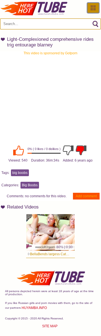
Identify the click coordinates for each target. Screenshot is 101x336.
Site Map (50, 326)
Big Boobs (30, 185)
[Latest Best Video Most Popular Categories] (93, 8)
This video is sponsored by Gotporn (50, 53)
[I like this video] (18, 150)
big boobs (19, 173)
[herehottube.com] (33, 8)
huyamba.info (34, 308)
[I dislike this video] (68, 150)
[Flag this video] (81, 150)
